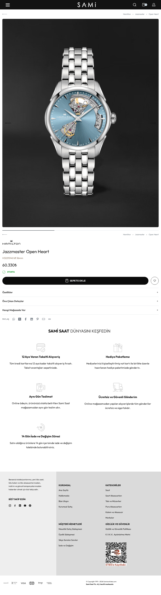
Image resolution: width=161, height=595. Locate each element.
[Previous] (8, 123)
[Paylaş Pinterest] (37, 319)
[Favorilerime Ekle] (155, 281)
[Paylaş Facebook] (25, 319)
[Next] (153, 123)
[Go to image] (28, 230)
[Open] (8, 5)
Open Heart (154, 14)
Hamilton (127, 14)
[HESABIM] (153, 4)
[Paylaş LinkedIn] (31, 319)
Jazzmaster (139, 14)
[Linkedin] (20, 505)
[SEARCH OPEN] (134, 4)
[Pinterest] (30, 505)
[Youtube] (25, 505)
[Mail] (43, 319)
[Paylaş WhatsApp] (13, 319)
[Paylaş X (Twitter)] (19, 319)
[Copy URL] (49, 319)
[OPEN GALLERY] (80, 123)
